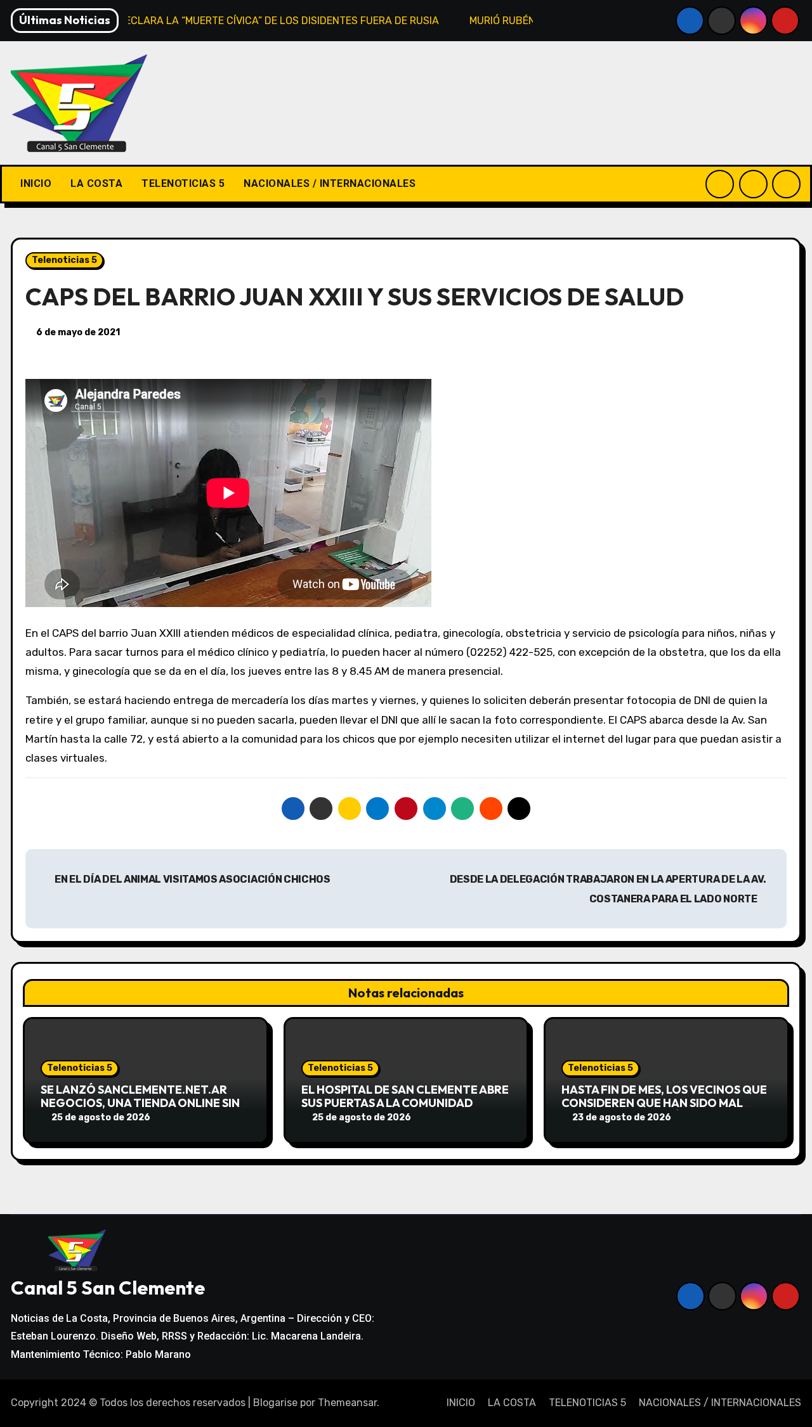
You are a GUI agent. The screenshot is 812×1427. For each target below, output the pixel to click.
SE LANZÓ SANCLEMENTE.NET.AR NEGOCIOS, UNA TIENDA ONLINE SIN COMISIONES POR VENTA (140, 1103)
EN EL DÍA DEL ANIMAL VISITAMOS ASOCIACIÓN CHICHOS (192, 879)
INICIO (35, 183)
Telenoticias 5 (64, 260)
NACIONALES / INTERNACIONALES (330, 183)
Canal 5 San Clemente (108, 1288)
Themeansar (347, 1403)
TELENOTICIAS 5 (183, 183)
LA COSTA (96, 183)
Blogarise (275, 1403)
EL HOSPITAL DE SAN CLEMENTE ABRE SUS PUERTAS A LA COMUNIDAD (405, 1096)
